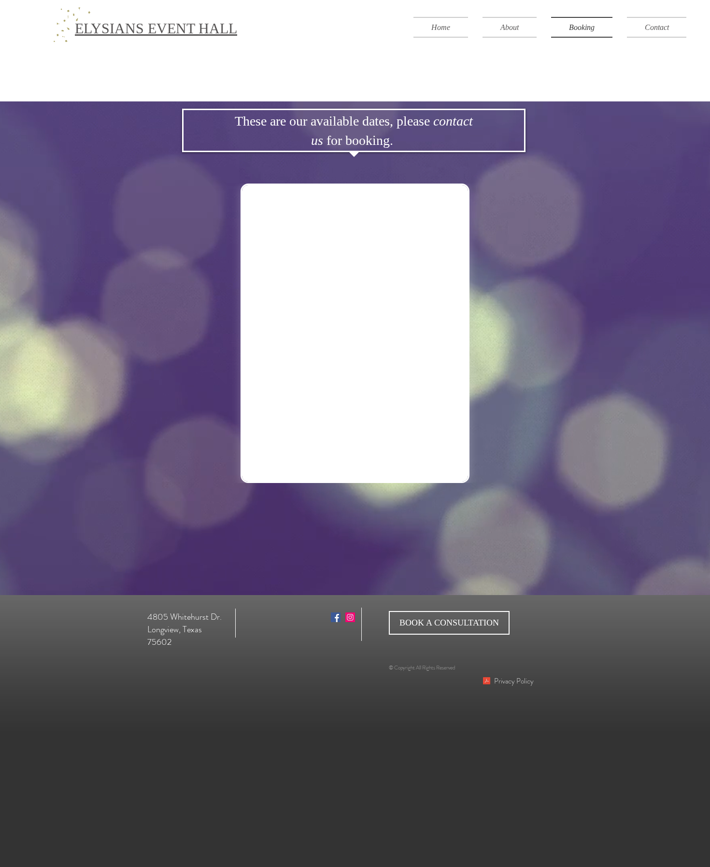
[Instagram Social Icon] (350, 617)
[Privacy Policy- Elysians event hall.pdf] (486, 682)
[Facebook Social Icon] (336, 617)
